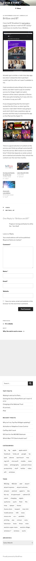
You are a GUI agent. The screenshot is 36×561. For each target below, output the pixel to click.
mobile (23, 461)
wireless (16, 531)
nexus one (7, 516)
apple (14, 450)
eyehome (7, 502)
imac (5, 505)
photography (14, 465)
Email (5, 281)
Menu (19, 8)
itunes (19, 505)
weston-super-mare (11, 527)
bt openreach (15, 494)
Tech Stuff (11, 2)
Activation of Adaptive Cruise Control (15, 426)
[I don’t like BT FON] (23, 166)
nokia (6, 465)
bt (14, 210)
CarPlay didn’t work (9, 430)
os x (14, 516)
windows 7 (7, 531)
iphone (11, 457)
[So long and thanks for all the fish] (9, 166)
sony (26, 520)
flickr (21, 502)
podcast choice (26, 465)
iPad (4, 411)
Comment (7, 244)
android (14, 491)
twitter (23, 468)
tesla (15, 524)
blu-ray (6, 494)
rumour (19, 520)
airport (27, 484)
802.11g (6, 484)
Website (6, 291)
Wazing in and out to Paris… (12, 395)
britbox (9, 210)
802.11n (14, 484)
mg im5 (6, 461)
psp (13, 520)
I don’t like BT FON (23, 173)
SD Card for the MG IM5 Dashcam (14, 434)
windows (12, 472)
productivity (8, 468)
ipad (5, 457)
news (30, 461)
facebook (7, 454)
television (7, 524)
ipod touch (20, 457)
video (8, 207)
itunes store (8, 509)
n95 (17, 513)
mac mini (25, 509)
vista (27, 524)
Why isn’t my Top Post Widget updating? (16, 422)
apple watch (23, 450)
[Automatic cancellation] (9, 184)
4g (9, 450)
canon (6, 498)
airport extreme (22, 487)
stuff (16, 468)
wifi (5, 472)
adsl (20, 484)
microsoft (15, 461)
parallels (21, 516)
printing (6, 520)
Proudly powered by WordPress (12, 556)
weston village (25, 527)
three (21, 524)
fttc (26, 502)
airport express (9, 487)
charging (14, 498)
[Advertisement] (18, 358)
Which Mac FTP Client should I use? (15, 438)
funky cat (16, 454)
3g (5, 450)
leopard (17, 509)
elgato (21, 498)
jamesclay (23, 15)
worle (24, 531)
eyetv (15, 502)
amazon (6, 491)
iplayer (12, 505)
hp (29, 454)
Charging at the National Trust (13, 404)
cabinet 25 (26, 494)
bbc (28, 491)
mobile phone (8, 513)
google (24, 454)
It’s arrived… (7, 407)
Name (5, 271)
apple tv (22, 491)
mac (27, 457)
